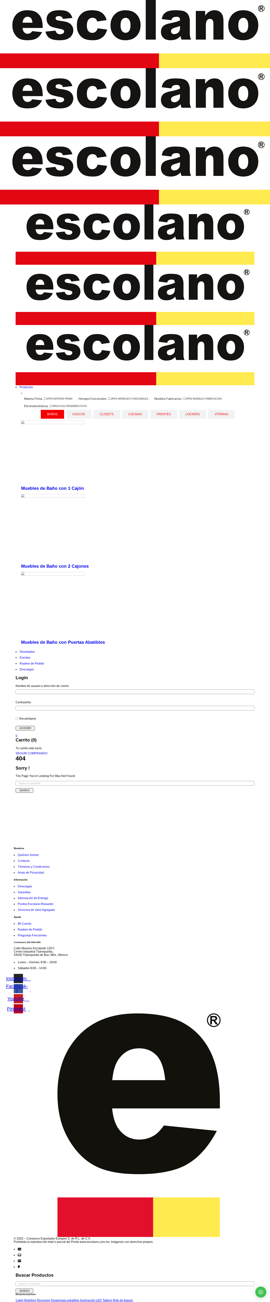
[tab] (52, 414)
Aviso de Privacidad (31, 872)
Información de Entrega (33, 898)
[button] (260, 1292)
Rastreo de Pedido (30, 929)
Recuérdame (27, 718)
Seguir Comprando (31, 753)
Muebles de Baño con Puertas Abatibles (63, 642)
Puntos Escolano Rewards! (35, 904)
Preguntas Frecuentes (32, 935)
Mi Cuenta (24, 923)
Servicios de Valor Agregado (36, 909)
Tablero (107, 1300)
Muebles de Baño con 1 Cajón (52, 488)
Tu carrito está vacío (29, 748)
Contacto (24, 860)
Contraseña (23, 702)
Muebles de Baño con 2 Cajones (55, 566)
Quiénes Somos (28, 854)
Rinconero (43, 1300)
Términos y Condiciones (34, 866)
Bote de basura (123, 1300)
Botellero (30, 1300)
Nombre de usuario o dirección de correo (42, 685)
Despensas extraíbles (65, 1300)
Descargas (25, 886)
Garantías (24, 892)
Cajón (20, 1300)
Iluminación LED (91, 1300)
